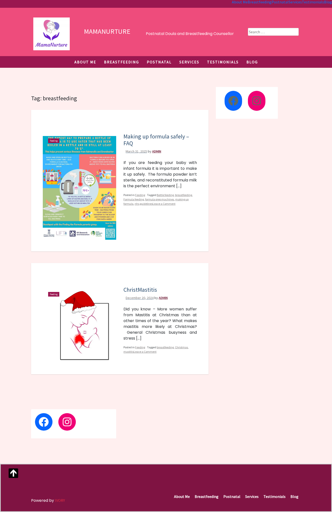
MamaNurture (107, 31)
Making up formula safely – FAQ (156, 140)
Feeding (54, 140)
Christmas (181, 347)
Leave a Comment (164, 205)
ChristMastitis (140, 289)
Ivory (60, 500)
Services (189, 62)
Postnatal (159, 62)
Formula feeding (133, 199)
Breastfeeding (121, 62)
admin (156, 151)
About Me (85, 62)
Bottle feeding (165, 195)
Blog (252, 62)
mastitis (128, 351)
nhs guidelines (144, 203)
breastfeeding (183, 195)
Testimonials (223, 62)
